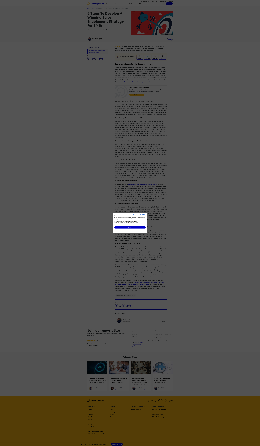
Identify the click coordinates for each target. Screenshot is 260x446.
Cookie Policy (143, 214)
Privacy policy (136, 214)
